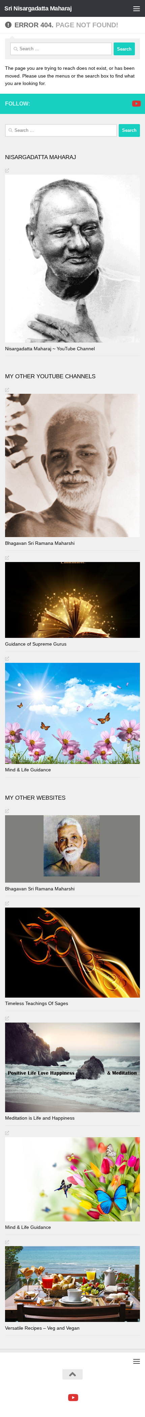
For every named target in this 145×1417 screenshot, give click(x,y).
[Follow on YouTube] (136, 103)
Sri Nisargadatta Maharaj (37, 8)
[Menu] (136, 8)
